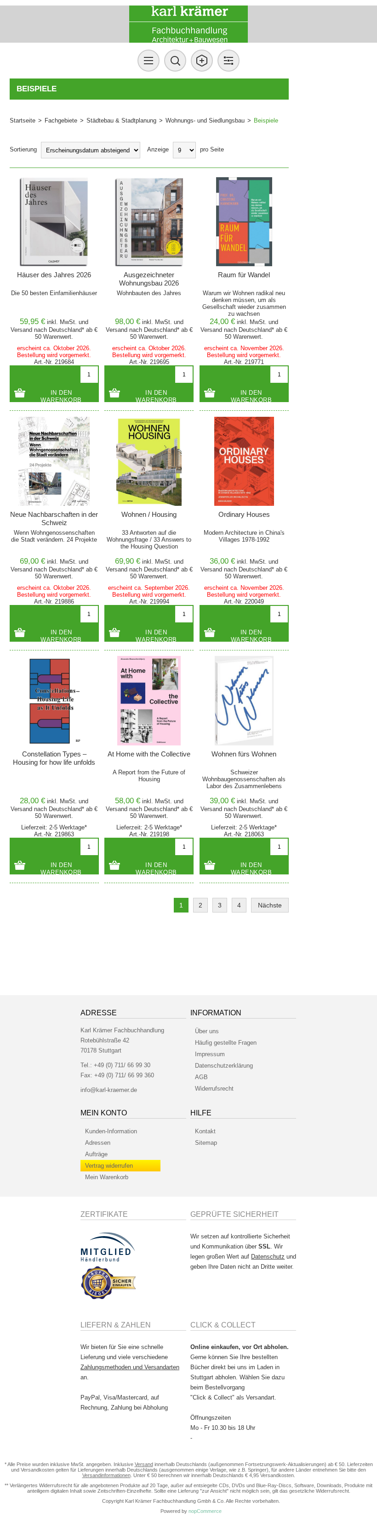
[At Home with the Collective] (149, 700)
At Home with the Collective (149, 754)
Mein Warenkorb (106, 1177)
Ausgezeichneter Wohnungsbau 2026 (149, 279)
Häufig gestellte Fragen (226, 1042)
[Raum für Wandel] (244, 221)
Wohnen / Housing (149, 514)
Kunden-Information (111, 1131)
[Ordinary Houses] (244, 461)
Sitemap (206, 1142)
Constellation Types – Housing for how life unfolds (54, 758)
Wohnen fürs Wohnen (243, 754)
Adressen (97, 1142)
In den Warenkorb (61, 395)
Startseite (22, 120)
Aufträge (96, 1154)
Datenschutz (268, 1256)
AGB (201, 1077)
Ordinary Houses (244, 514)
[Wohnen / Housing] (149, 461)
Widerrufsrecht (214, 1088)
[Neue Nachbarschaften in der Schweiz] (54, 461)
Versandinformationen (106, 1475)
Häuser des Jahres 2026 (54, 275)
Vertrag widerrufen (109, 1165)
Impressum (210, 1054)
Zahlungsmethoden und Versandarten (129, 1367)
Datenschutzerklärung (224, 1065)
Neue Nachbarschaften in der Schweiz (54, 518)
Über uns (207, 1031)
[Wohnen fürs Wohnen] (244, 700)
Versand (21, 329)
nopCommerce (205, 1511)
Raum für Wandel (244, 275)
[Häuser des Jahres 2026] (54, 221)
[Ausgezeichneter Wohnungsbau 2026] (149, 221)
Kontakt (205, 1131)
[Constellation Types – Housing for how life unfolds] (54, 700)
